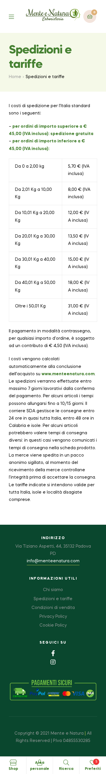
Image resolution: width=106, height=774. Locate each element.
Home (15, 77)
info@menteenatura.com (53, 561)
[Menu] (16, 16)
